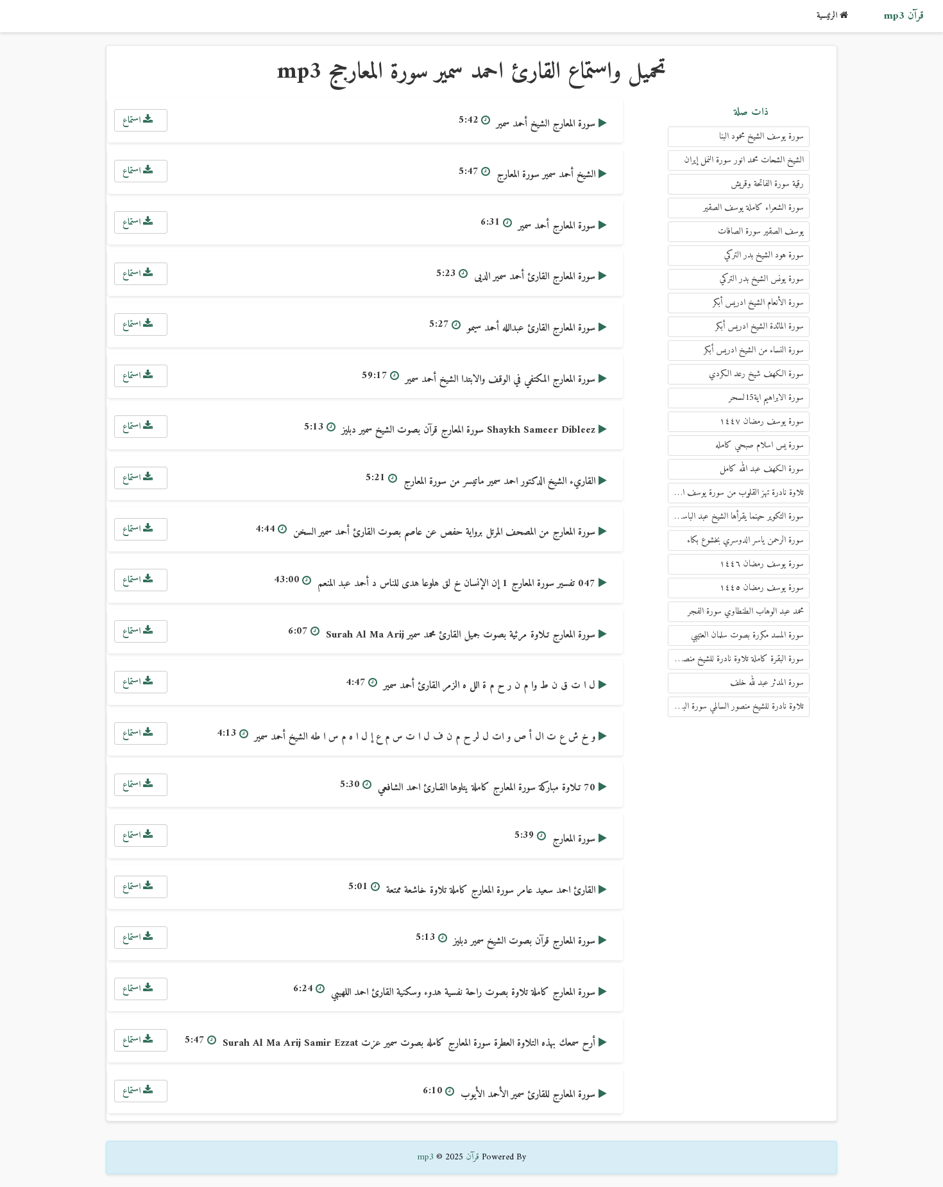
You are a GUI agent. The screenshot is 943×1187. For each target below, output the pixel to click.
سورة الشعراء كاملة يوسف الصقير (753, 208)
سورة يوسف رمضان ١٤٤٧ (762, 421)
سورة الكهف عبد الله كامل (762, 469)
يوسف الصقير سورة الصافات (761, 231)
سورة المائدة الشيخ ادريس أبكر (759, 326)
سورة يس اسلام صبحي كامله (759, 445)
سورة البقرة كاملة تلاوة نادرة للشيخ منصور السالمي (736, 659)
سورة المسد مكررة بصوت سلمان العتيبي (747, 635)
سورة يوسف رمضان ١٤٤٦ (762, 564)
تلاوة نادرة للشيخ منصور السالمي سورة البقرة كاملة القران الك (736, 706)
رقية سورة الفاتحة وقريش (767, 184)
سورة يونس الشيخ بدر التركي (762, 279)
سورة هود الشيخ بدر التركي (764, 255)
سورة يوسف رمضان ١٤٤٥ (762, 588)
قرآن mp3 (903, 16)
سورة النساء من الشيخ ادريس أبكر (754, 350)
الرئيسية (828, 16)
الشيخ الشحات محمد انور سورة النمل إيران (744, 160)
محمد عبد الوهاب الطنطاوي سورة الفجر (746, 611)
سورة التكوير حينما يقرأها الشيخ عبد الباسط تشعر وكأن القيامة (736, 516)
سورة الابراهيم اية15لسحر (766, 398)
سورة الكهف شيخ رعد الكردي (756, 374)
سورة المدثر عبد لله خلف (767, 683)
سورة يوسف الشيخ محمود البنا (761, 136)
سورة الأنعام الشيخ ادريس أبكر (758, 303)
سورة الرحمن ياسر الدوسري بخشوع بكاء (745, 540)
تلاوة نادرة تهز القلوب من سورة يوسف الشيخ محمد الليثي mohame (736, 493)
